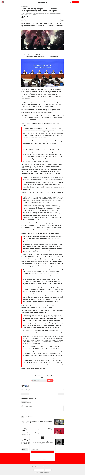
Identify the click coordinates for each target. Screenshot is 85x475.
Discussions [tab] (30, 416)
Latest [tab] (26, 416)
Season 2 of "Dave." (53, 23)
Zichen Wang (33, 119)
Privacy (41, 466)
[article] (42, 423)
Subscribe (75, 2)
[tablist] (26, 402)
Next (60, 394)
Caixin (58, 115)
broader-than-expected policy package (31, 91)
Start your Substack (39, 469)
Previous (26, 394)
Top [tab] (22, 416)
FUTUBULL (42, 312)
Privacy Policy (51, 455)
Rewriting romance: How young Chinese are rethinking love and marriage (36, 429)
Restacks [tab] (29, 402)
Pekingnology (25, 125)
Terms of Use (48, 454)
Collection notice (49, 466)
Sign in (81, 2)
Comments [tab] (24, 402)
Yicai (61, 115)
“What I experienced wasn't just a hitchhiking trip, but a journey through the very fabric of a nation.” (36, 422)
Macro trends (24, 6)
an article (47, 168)
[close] (54, 436)
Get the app (48, 469)
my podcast (46, 330)
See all (23, 449)
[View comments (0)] (27, 20)
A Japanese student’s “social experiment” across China (36, 420)
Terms (44, 466)
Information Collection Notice (42, 455)
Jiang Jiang (26, 16)
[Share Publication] (71, 2)
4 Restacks (34, 385)
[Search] (68, 2)
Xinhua (57, 233)
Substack (37, 472)
